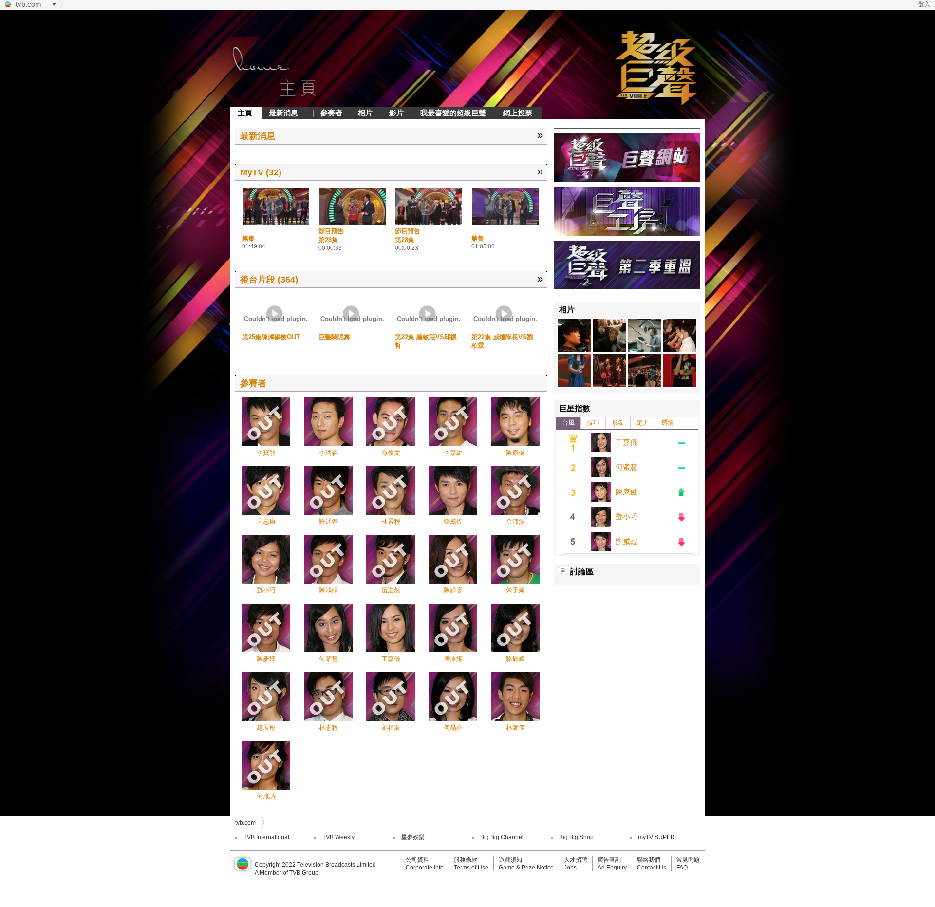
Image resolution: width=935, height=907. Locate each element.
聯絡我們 (648, 859)
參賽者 (331, 113)
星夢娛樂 (413, 837)
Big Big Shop (576, 837)
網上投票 (517, 113)
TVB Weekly (338, 837)
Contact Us (651, 867)
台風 (568, 422)
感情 (667, 422)
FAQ (682, 867)
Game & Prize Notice (526, 867)
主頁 (245, 113)
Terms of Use (471, 867)
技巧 (593, 422)
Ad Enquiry (612, 867)
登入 (924, 4)
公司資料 (417, 859)
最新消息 (283, 113)
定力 (642, 422)
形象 (618, 422)
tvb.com (28, 4)
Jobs (570, 867)
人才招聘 (575, 859)
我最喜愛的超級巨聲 (453, 113)
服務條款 (465, 859)
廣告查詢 (609, 859)
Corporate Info (425, 867)
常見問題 (688, 859)
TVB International (266, 837)
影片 (396, 113)
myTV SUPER (656, 837)
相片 (365, 113)
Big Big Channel (502, 837)
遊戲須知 (510, 859)
